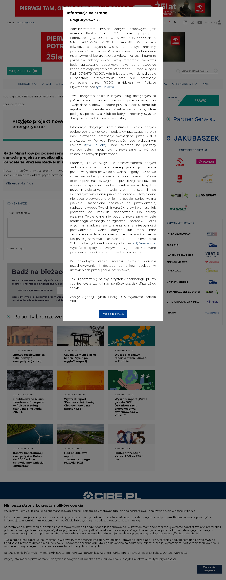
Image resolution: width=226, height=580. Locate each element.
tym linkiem (95, 145)
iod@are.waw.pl (144, 243)
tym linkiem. (105, 87)
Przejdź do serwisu (113, 313)
